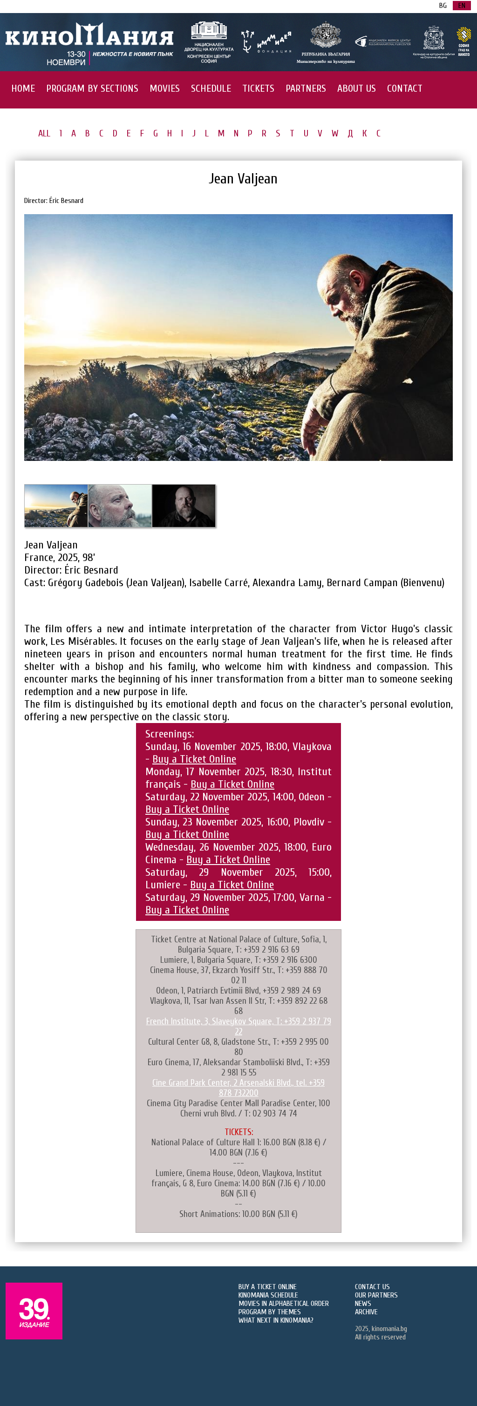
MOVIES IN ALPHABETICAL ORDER (283, 1303)
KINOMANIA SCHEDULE (268, 1295)
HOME (23, 88)
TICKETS (258, 88)
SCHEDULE (211, 88)
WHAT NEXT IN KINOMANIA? (275, 1320)
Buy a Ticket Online (194, 759)
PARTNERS (306, 88)
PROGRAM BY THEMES (269, 1312)
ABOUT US (356, 88)
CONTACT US (372, 1287)
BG (443, 5)
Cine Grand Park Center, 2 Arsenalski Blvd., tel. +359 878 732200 (238, 1088)
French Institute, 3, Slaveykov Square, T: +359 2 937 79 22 (238, 1026)
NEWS (363, 1303)
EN (461, 5)
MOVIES (165, 88)
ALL (44, 133)
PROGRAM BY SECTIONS (92, 88)
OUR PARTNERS (376, 1295)
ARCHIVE (366, 1312)
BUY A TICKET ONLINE (267, 1287)
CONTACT (404, 88)
